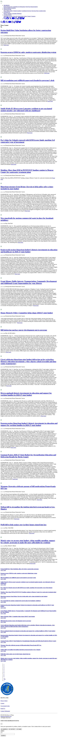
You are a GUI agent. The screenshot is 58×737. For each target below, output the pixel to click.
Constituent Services (26, 10)
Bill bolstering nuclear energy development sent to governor (24, 330)
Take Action (24, 16)
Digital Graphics (17, 10)
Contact (29, 16)
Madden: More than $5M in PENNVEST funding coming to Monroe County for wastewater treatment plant (27, 171)
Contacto (33, 16)
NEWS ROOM (7, 9)
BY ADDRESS (4, 729)
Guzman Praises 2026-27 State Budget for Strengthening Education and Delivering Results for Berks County (28, 456)
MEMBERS (7, 5)
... (4, 677)
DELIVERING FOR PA (10, 8)
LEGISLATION (8, 15)
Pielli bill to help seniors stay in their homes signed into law (23, 525)
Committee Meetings (17, 13)
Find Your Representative (32, 6)
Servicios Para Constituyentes (39, 10)
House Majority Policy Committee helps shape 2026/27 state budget (27, 313)
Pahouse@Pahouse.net (6, 716)
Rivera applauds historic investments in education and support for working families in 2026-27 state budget (26, 394)
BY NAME (19, 729)
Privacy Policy (4, 700)
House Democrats (8, 6)
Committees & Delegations (18, 6)
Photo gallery (10, 10)
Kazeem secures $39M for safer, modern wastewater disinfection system (28, 52)
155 (4, 679)
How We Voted (17, 16)
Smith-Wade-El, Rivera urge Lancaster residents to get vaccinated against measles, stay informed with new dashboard (26, 110)
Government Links (5, 706)
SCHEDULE (7, 12)
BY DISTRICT (12, 729)
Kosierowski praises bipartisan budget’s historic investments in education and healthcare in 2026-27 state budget (29, 251)
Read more (6, 45)
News (5, 10)
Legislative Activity (8, 16)
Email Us (3, 708)
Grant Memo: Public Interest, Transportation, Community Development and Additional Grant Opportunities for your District (29, 282)
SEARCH (3, 735)
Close (2, 730)
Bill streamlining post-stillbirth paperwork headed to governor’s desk (27, 80)
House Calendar (7, 13)
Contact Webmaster (5, 711)
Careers (2, 703)
